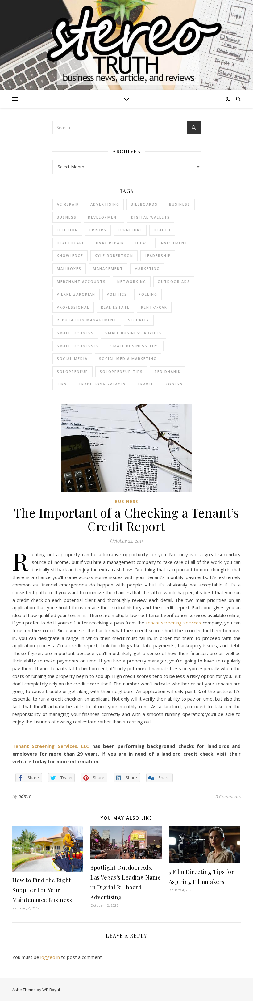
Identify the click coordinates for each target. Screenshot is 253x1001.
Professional (73, 307)
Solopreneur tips (121, 371)
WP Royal (51, 989)
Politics (117, 294)
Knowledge (70, 255)
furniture (130, 230)
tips (62, 384)
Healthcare (71, 243)
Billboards (144, 204)
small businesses (78, 345)
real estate (115, 307)
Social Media (72, 358)
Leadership (158, 255)
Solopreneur (72, 371)
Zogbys (174, 384)
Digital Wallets (150, 217)
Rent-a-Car (154, 307)
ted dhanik (167, 371)
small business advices (133, 332)
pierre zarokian (76, 294)
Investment (174, 243)
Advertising (104, 204)
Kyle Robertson (114, 255)
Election (67, 230)
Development (104, 217)
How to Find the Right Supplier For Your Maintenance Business (42, 890)
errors (97, 230)
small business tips (134, 345)
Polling (148, 294)
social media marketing (128, 358)
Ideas (141, 243)
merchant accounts (81, 281)
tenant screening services (173, 623)
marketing (147, 268)
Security (138, 319)
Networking (131, 281)
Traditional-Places (102, 384)
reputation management (87, 319)
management (108, 268)
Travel (145, 384)
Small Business (75, 332)
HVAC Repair (110, 243)
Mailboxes (69, 268)
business (179, 204)
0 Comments (228, 796)
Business (126, 501)
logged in (50, 957)
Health (162, 230)
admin (25, 796)
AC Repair (68, 204)
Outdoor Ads (174, 281)
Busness (67, 217)
